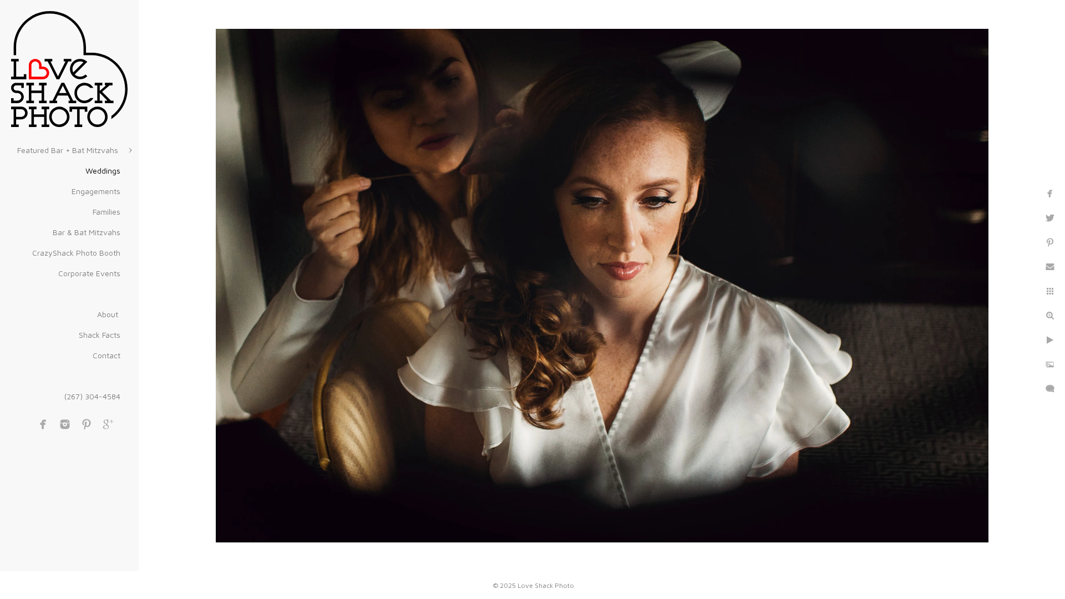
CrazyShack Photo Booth (76, 252)
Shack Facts (99, 334)
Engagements (96, 191)
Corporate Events (89, 273)
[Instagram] (64, 424)
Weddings (102, 170)
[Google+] (108, 424)
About (108, 314)
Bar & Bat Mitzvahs (86, 232)
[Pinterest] (86, 424)
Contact (106, 355)
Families (106, 211)
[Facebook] (43, 424)
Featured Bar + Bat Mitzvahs (68, 150)
